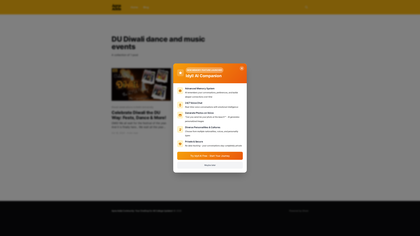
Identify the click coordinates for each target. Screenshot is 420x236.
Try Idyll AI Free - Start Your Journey (210, 155)
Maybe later (210, 165)
